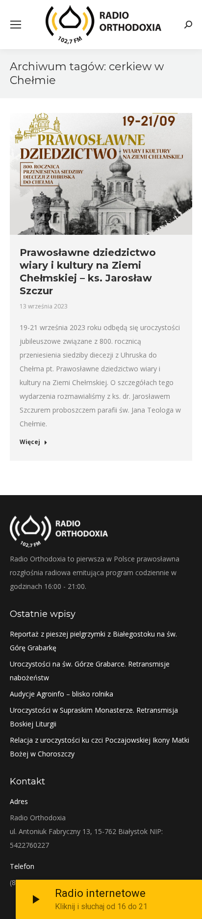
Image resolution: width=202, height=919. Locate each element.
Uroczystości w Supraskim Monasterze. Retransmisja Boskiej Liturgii (94, 716)
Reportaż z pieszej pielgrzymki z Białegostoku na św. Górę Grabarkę (93, 640)
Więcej (30, 442)
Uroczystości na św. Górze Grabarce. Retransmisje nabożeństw (90, 670)
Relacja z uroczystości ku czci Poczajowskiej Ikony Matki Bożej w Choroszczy (99, 746)
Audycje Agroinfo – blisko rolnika (61, 693)
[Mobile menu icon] (16, 24)
